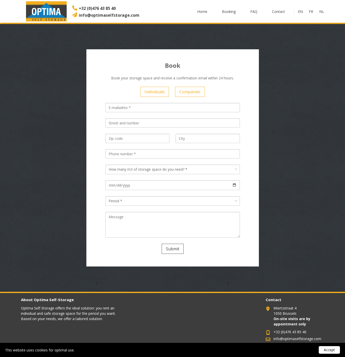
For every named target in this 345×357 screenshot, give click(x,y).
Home (202, 11)
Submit (172, 249)
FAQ (253, 11)
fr (311, 11)
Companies (190, 92)
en (300, 11)
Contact (278, 11)
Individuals (154, 92)
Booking (229, 11)
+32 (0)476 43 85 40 (97, 8)
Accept (329, 349)
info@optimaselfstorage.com (109, 15)
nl (321, 11)
